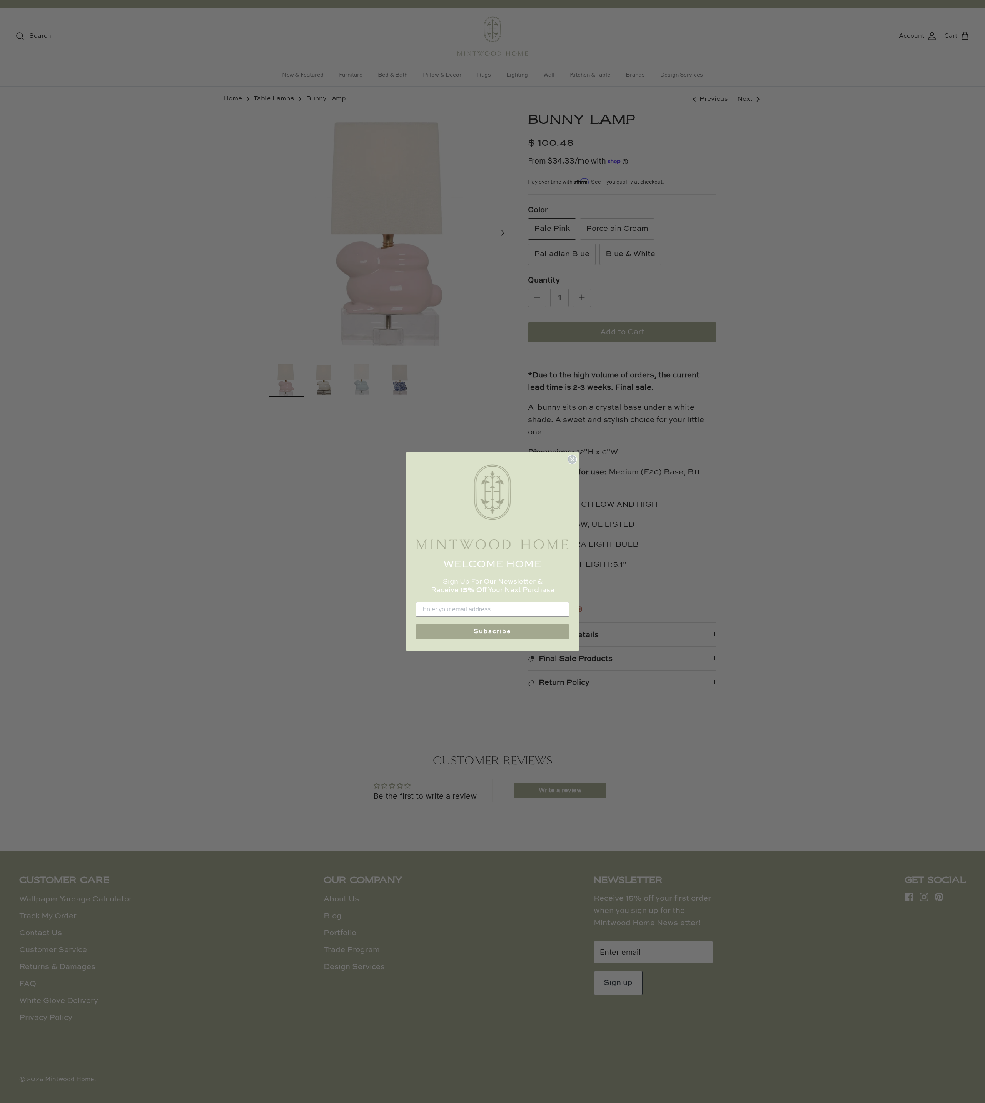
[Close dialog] (572, 459)
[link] (492, 507)
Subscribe (492, 632)
